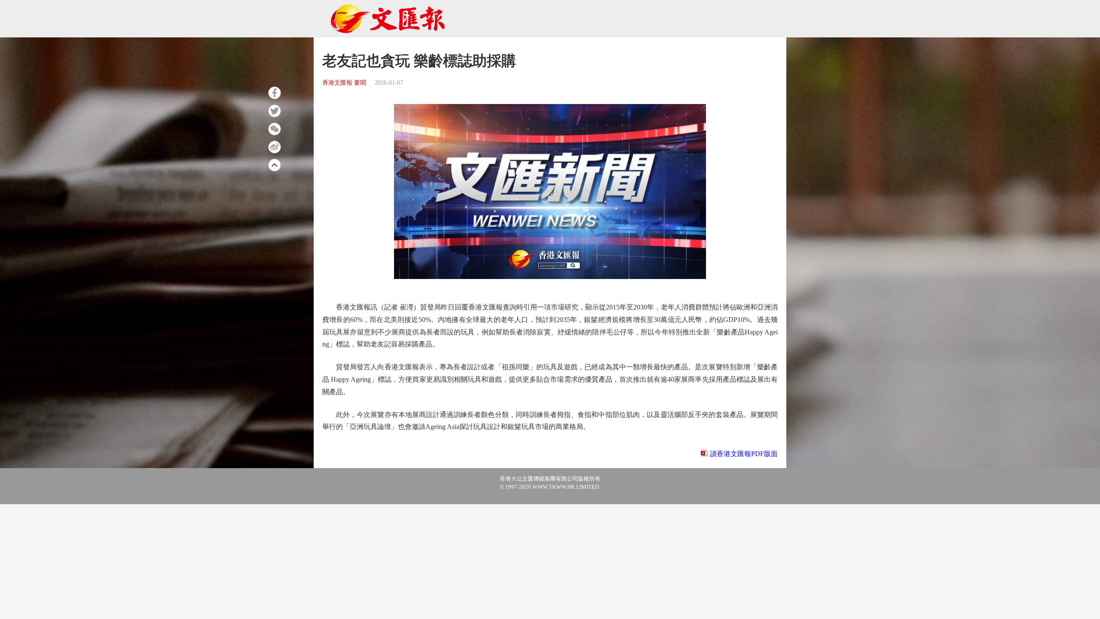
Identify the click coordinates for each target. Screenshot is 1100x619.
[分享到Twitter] (274, 110)
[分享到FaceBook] (274, 92)
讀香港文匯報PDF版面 (744, 453)
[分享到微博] (274, 147)
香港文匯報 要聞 (344, 83)
